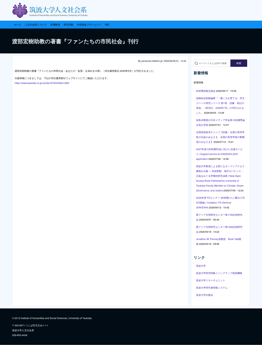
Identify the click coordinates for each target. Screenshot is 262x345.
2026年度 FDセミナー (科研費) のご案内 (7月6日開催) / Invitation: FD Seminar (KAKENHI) (220, 202)
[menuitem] (17, 25)
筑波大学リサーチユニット (210, 280)
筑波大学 (201, 265)
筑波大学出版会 (204, 295)
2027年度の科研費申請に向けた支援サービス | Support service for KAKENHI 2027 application (219, 154)
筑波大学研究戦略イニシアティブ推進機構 (219, 273)
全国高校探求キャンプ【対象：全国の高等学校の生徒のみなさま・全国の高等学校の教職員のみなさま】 (220, 137)
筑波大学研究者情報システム (212, 287)
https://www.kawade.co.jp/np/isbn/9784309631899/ (42, 83)
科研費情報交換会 (205, 91)
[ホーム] (51, 10)
